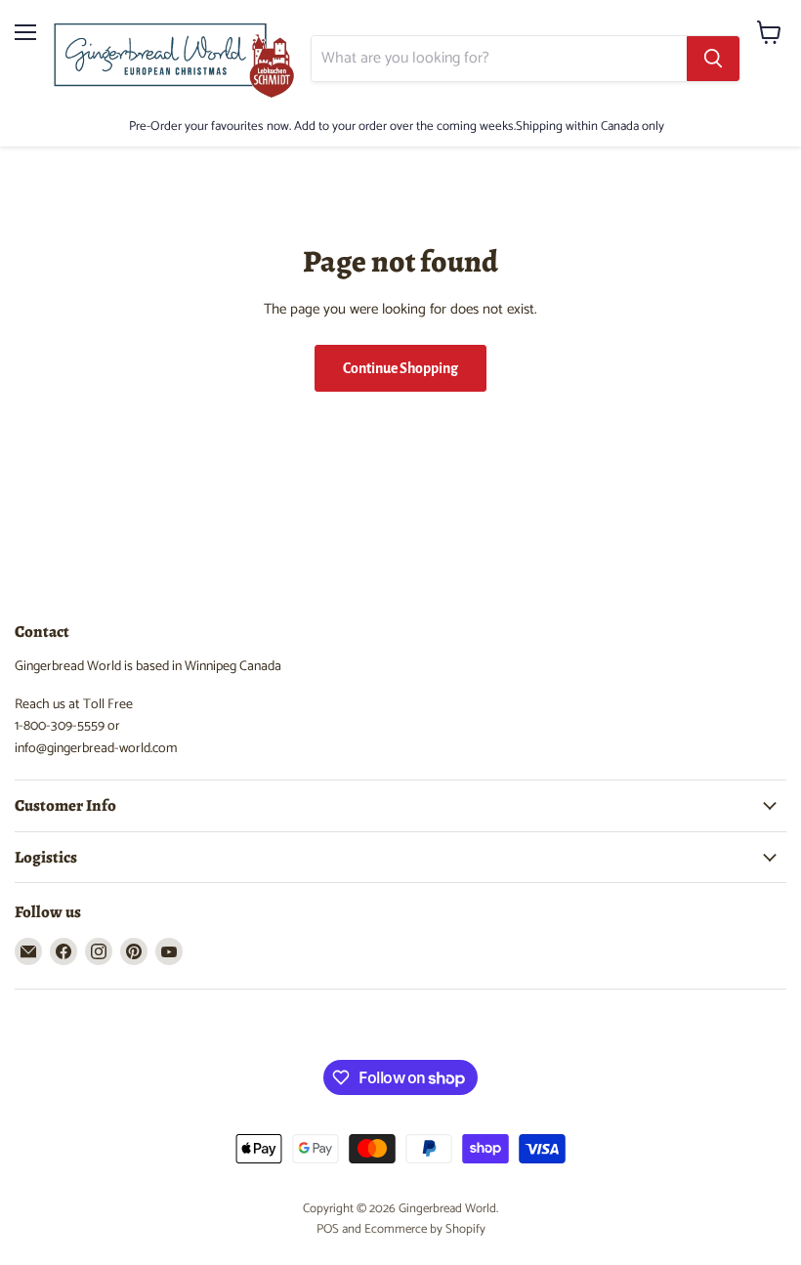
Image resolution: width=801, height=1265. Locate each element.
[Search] (713, 58)
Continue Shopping (400, 368)
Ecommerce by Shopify (424, 1229)
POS (327, 1229)
